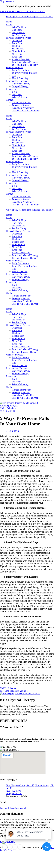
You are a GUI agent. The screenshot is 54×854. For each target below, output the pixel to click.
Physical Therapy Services (18, 38)
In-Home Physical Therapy (25, 64)
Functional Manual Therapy (25, 62)
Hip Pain (16, 46)
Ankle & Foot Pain (21, 59)
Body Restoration (20, 70)
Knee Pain (17, 56)
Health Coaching (20, 78)
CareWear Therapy (21, 83)
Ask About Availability (23, 108)
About (9, 24)
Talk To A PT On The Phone (25, 110)
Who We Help (19, 27)
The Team (17, 29)
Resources (11, 89)
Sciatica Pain (18, 48)
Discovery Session (21, 105)
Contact (9, 100)
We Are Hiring (19, 35)
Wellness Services (14, 67)
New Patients (18, 32)
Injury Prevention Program (24, 73)
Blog (14, 91)
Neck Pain (17, 54)
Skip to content (7, 1)
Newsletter (17, 94)
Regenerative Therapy (16, 81)
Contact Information (21, 102)
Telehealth (17, 40)
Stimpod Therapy (20, 86)
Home (9, 21)
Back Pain (17, 43)
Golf (14, 75)
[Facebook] (5, 847)
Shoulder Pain (18, 51)
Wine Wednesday (20, 97)
